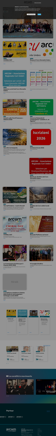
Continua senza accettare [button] (37, 2)
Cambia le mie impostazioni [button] (31, 14)
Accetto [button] (39, 14)
